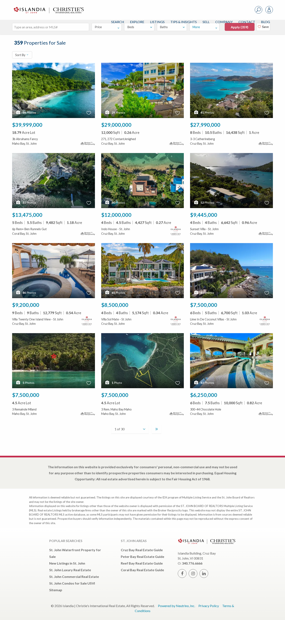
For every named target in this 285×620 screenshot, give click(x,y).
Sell (206, 22)
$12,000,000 (116, 215)
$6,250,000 (203, 395)
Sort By (20, 55)
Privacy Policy (208, 606)
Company (224, 22)
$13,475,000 (27, 215)
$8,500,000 (114, 305)
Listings (157, 22)
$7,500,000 (203, 305)
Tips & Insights (183, 22)
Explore (137, 22)
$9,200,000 (25, 305)
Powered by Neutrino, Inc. (176, 606)
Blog (265, 22)
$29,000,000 (116, 125)
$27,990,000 (205, 125)
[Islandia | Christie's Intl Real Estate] (48, 7)
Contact (246, 22)
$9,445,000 (203, 215)
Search (117, 22)
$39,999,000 (27, 125)
